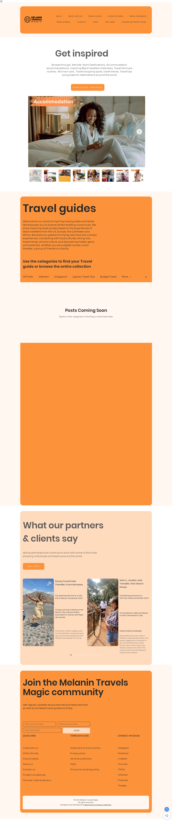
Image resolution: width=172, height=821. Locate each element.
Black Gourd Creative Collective (98, 805)
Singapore (60, 276)
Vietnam (43, 276)
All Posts (28, 276)
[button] (146, 277)
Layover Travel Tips (83, 276)
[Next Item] (139, 131)
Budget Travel (108, 276)
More (125, 276)
